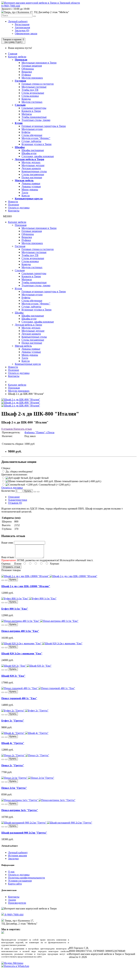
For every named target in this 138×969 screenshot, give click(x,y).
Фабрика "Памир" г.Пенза (39, 432)
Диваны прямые (31, 183)
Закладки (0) (22, 30)
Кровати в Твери (31, 111)
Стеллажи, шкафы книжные (38, 156)
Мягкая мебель (24, 180)
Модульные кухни (32, 129)
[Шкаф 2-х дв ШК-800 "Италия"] (20, 399)
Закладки (13, 858)
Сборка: (5, 468)
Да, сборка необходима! (19, 471)
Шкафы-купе (29, 153)
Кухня (19, 123)
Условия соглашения (20, 880)
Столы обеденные (32, 135)
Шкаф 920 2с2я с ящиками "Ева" (21, 653)
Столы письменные (33, 174)
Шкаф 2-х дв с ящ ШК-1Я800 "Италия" (25, 586)
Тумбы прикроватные (34, 117)
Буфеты (26, 132)
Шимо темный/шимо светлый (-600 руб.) (77, 481)
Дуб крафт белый (38, 477)
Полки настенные (32, 177)
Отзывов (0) (15, 502)
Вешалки (27, 71)
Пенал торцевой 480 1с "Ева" (19, 698)
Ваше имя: (7, 542)
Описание (14, 496)
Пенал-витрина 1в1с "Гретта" (19, 810)
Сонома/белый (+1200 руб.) (54, 484)
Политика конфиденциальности (26, 877)
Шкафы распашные (33, 150)
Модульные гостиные (34, 86)
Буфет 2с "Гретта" (12, 720)
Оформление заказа (26, 33)
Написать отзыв (22, 428)
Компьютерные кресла (29, 198)
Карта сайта (15, 883)
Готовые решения (32, 65)
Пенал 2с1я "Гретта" (14, 787)
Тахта (25, 192)
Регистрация (22, 24)
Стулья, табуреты (31, 141)
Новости (13, 201)
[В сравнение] (38, 491)
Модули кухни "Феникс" (36, 138)
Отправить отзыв (11, 567)
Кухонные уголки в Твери (36, 144)
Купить (27, 491)
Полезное (13, 204)
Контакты (13, 210)
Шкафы (20, 147)
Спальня (20, 105)
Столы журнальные (33, 92)
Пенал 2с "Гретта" (12, 765)
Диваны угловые (31, 186)
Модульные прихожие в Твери (39, 62)
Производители (17, 902)
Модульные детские (33, 165)
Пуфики (26, 74)
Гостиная (20, 80)
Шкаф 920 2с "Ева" (13, 675)
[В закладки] (34, 491)
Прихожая (21, 59)
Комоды (26, 98)
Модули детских (31, 162)
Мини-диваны (30, 189)
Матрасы (27, 114)
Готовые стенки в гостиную (38, 83)
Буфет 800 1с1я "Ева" (14, 608)
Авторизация (22, 27)
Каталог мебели (17, 56)
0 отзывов (7, 428)
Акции (12, 899)
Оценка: (6, 563)
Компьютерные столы (34, 171)
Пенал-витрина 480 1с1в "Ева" (20, 631)
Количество (8, 490)
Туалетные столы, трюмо (36, 120)
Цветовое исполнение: (14, 474)
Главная (12, 53)
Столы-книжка (30, 95)
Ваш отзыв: (7, 557)
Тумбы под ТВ (30, 89)
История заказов (17, 855)
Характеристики (17, 499)
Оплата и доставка (18, 207)
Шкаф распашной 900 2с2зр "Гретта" (24, 832)
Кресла (26, 195)
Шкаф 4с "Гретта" (12, 743)
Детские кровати (31, 168)
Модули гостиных (32, 101)
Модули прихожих (32, 77)
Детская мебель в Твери (29, 159)
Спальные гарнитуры (34, 108)
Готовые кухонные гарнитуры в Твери (44, 126)
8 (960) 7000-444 (10, 5)
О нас (11, 871)
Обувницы (28, 68)
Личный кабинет (18, 21)
